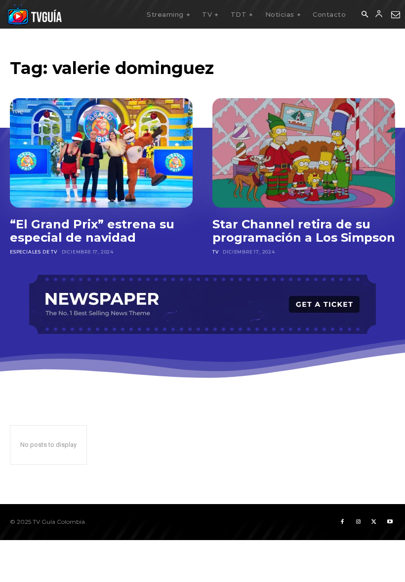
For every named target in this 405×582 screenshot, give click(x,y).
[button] (364, 15)
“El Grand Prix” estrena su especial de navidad (92, 231)
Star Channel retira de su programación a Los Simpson (303, 231)
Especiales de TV (33, 252)
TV (215, 252)
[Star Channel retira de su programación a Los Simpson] (303, 153)
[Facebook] (342, 521)
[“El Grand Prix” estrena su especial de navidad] (101, 153)
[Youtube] (389, 521)
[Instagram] (358, 521)
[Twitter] (373, 521)
